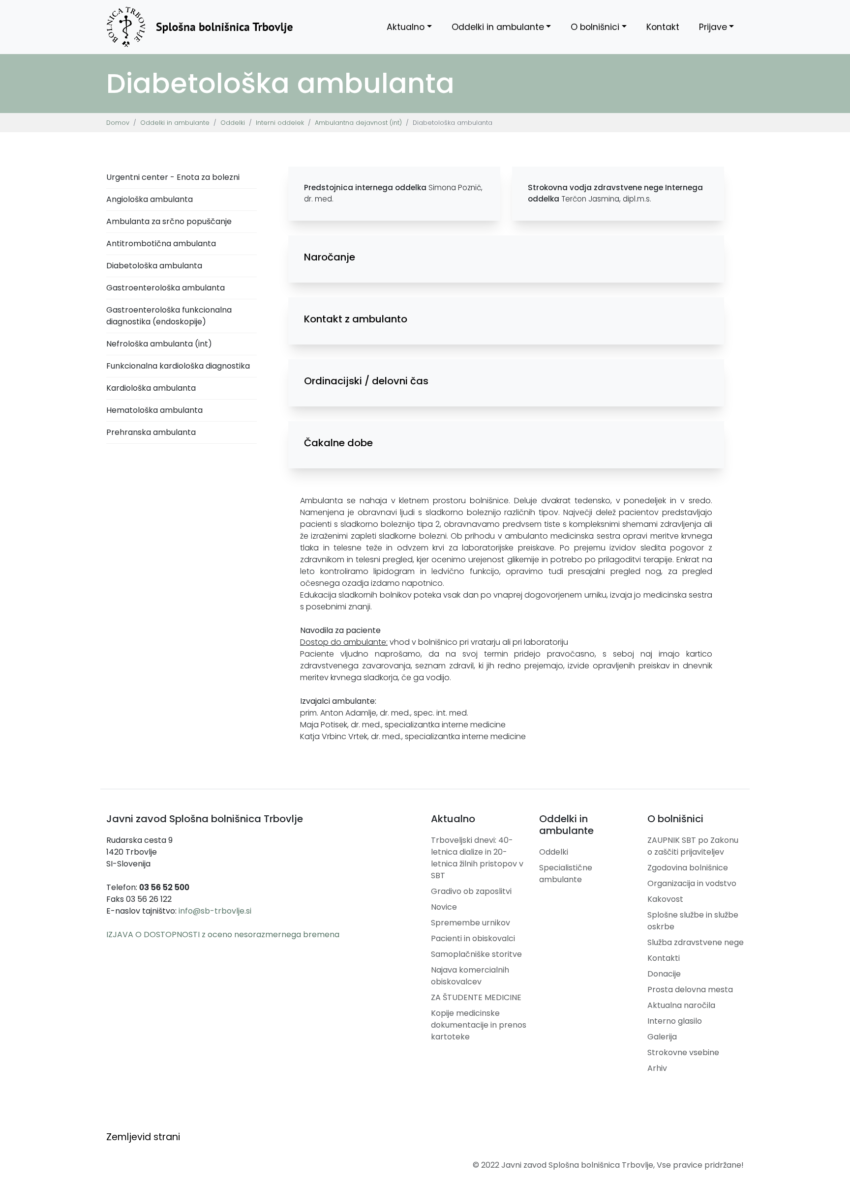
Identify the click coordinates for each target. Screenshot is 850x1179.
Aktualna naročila (681, 1005)
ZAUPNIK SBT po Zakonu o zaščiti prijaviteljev (692, 846)
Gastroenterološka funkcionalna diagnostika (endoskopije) (169, 315)
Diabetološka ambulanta (154, 265)
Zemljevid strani (143, 1137)
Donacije (664, 973)
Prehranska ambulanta (151, 432)
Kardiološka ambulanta (151, 388)
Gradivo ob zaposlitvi (471, 891)
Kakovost (665, 899)
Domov (117, 122)
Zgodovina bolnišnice (687, 867)
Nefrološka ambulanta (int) (159, 343)
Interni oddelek (280, 122)
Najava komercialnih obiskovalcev (470, 975)
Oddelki (232, 122)
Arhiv (657, 1068)
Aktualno (406, 27)
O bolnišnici (595, 27)
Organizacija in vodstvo (691, 883)
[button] (506, 257)
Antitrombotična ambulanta (161, 243)
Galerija (662, 1036)
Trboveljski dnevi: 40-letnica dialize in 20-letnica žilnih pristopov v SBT (477, 857)
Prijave (713, 27)
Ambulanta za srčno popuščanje (169, 221)
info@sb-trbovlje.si (215, 911)
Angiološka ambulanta (149, 199)
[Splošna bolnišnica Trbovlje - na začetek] (199, 27)
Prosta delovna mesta (690, 989)
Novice (444, 907)
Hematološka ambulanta (154, 410)
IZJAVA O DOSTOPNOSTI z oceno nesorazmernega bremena (222, 934)
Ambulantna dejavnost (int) (358, 122)
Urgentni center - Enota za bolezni (173, 177)
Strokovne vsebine (683, 1052)
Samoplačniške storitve (476, 954)
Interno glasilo (674, 1021)
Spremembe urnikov (470, 922)
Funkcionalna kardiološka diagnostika (178, 366)
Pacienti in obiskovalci (473, 938)
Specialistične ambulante (565, 873)
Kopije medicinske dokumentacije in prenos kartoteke (478, 1024)
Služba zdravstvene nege (695, 942)
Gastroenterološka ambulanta (165, 287)
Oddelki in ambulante (498, 27)
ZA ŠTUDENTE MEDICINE (476, 997)
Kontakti (663, 958)
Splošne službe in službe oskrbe (692, 920)
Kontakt (662, 27)
